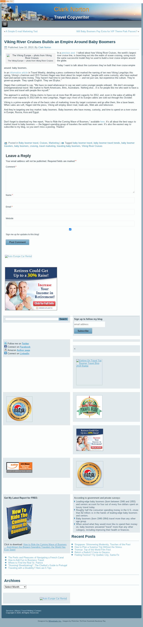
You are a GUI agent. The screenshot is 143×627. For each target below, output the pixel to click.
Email (9, 207)
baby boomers (21, 146)
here (102, 121)
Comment (11, 167)
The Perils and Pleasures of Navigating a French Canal (36, 557)
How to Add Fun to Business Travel (26, 560)
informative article (19, 72)
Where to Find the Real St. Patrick (25, 562)
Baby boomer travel (28, 143)
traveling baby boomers (68, 146)
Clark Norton (71, 9)
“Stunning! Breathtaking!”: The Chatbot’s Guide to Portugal (37, 565)
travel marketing (47, 146)
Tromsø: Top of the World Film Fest (93, 549)
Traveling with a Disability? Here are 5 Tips (29, 568)
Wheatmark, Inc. (55, 621)
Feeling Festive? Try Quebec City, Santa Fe (97, 555)
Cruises (43, 143)
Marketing (54, 143)
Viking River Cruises (92, 146)
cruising (34, 146)
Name (9, 195)
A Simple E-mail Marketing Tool (21, 31)
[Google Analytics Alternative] (7, 1)
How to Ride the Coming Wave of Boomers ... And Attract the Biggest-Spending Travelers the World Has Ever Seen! (35, 547)
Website (9, 218)
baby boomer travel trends (107, 143)
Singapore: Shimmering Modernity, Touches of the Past (102, 544)
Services (9, 611)
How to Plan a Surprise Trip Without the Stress (98, 547)
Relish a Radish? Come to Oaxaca (92, 552)
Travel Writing (27, 611)
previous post (69, 52)
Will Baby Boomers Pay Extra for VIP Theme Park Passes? (106, 31)
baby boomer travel (82, 143)
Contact (38, 611)
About (17, 611)
